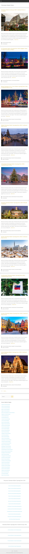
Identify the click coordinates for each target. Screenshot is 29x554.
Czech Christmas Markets (5, 420)
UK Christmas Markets (15, 80)
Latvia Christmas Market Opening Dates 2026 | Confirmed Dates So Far (14, 353)
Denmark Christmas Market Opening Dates (14, 493)
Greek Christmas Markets (5, 431)
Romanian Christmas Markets (6, 457)
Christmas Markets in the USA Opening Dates (14, 529)
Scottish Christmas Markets (6, 462)
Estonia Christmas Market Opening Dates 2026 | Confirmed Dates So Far (14, 237)
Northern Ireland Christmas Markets (7, 451)
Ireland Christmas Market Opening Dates (14, 503)
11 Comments (4, 81)
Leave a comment (5, 120)
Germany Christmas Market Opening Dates (14, 501)
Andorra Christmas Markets (6, 406)
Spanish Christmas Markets (6, 468)
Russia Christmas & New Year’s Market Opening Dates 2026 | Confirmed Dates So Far (14, 87)
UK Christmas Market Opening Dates (14, 519)
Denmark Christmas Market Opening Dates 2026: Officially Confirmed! (14, 203)
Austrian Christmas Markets (6, 407)
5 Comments (4, 386)
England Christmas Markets (6, 423)
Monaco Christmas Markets (6, 444)
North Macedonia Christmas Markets (7, 449)
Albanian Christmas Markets (6, 404)
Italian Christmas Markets (5, 436)
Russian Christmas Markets (16, 119)
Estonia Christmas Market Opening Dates (14, 496)
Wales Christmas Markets (5, 475)
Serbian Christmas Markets (6, 463)
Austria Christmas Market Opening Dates (14, 485)
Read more (16, 39)
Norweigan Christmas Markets (6, 452)
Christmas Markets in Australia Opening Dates (14, 540)
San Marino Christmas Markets (6, 460)
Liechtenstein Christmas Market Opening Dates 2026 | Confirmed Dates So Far (13, 276)
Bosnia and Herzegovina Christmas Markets (8, 412)
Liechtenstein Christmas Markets (17, 307)
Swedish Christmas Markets (16, 346)
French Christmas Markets (5, 428)
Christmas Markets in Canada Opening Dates (14, 535)
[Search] (12, 397)
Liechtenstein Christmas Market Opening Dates (14, 506)
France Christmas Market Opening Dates (14, 498)
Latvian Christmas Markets (16, 384)
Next (5, 391)
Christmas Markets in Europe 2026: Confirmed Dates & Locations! (13, 10)
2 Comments (4, 198)
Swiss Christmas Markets (5, 471)
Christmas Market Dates (6, 42)
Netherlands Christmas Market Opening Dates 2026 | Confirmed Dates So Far (12, 164)
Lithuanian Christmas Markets (6, 441)
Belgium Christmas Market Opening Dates (14, 488)
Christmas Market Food (5, 417)
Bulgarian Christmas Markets (6, 414)
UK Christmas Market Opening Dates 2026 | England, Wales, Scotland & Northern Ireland (14, 49)
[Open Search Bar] (27, 1)
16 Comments (4, 43)
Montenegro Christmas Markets (6, 446)
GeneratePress (21, 552)
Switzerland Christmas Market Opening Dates (14, 516)
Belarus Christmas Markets (6, 409)
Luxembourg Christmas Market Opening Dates (14, 508)
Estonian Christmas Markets (16, 269)
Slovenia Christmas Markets (6, 467)
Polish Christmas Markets (5, 454)
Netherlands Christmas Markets (17, 196)
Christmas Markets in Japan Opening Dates (14, 546)
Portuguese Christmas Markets (6, 455)
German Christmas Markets (6, 430)
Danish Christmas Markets (16, 230)
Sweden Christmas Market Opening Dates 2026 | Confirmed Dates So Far (14, 314)
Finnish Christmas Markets (16, 157)
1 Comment (4, 232)
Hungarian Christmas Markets (6, 433)
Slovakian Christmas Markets (6, 465)
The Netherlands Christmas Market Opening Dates (14, 511)
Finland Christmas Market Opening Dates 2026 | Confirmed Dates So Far (14, 126)
